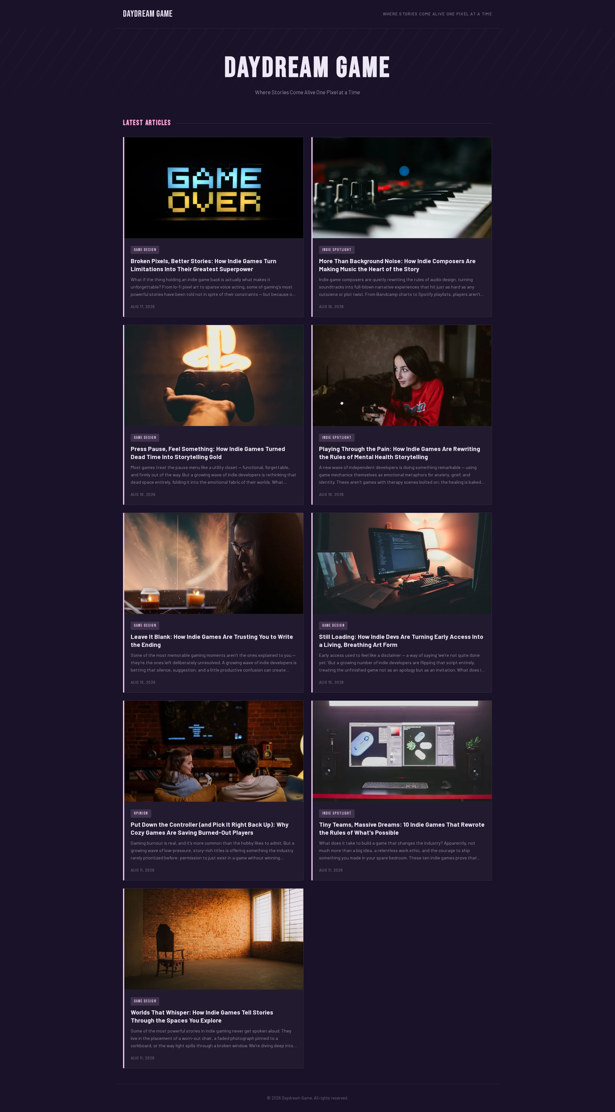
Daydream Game (148, 14)
